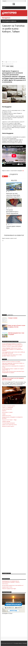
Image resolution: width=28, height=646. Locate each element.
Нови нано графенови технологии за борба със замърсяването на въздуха (13, 364)
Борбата (4, 410)
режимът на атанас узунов (8, 405)
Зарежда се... (5, 575)
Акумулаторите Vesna (7, 587)
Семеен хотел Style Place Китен (9, 424)
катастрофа (9, 61)
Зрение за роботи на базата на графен (11, 361)
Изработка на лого (6, 415)
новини (13, 61)
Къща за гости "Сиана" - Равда (9, 419)
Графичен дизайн (6, 421)
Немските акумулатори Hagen (9, 588)
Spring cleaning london (7, 409)
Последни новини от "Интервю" (20, 643)
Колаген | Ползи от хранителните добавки (12, 346)
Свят (16, 61)
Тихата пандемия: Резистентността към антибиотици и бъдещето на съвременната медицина (12, 349)
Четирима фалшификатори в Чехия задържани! (12, 211)
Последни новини (9, 21)
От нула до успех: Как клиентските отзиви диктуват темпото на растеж (12, 355)
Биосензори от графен (7, 412)
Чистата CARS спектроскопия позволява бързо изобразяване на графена (13, 372)
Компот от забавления (7, 407)
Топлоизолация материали (8, 423)
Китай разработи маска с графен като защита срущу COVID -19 (13, 369)
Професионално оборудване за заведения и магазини (12, 417)
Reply (4, 61)
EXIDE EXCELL (5, 583)
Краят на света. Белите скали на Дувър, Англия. (16, 326)
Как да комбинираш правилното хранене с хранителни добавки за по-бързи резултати (12, 344)
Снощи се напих (12, 318)
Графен (4, 414)
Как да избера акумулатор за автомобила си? (12, 585)
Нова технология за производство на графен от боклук (13, 366)
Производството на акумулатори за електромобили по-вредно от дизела (10, 581)
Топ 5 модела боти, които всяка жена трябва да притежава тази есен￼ (13, 352)
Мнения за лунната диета (8, 426)
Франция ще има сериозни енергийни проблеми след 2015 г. (13, 195)
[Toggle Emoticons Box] (3, 240)
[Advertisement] (14, 47)
